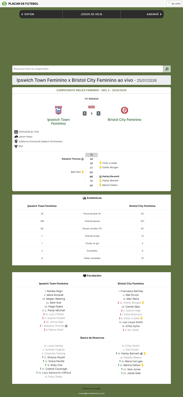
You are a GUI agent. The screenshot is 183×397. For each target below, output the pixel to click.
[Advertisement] (91, 41)
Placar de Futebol (23, 3)
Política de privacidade (91, 388)
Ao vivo (175, 3)
